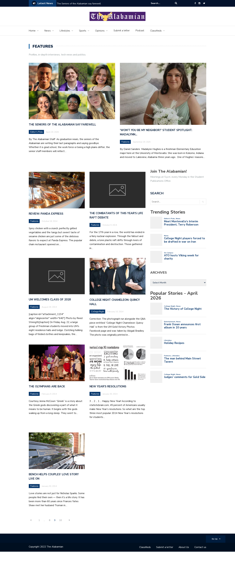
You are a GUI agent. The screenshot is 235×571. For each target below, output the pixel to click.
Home (32, 30)
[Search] (176, 3)
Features (125, 141)
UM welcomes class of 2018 (50, 299)
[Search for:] (160, 3)
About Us (184, 547)
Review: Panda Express (46, 214)
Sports (82, 30)
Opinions (100, 30)
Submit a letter (122, 30)
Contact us (200, 547)
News (47, 30)
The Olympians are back (47, 386)
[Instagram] (199, 3)
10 (60, 520)
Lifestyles (65, 30)
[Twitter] (204, 3)
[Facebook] (195, 3)
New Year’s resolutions (108, 386)
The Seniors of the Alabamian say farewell (79, 3)
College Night (97, 311)
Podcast (140, 30)
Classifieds (156, 30)
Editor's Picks (36, 132)
